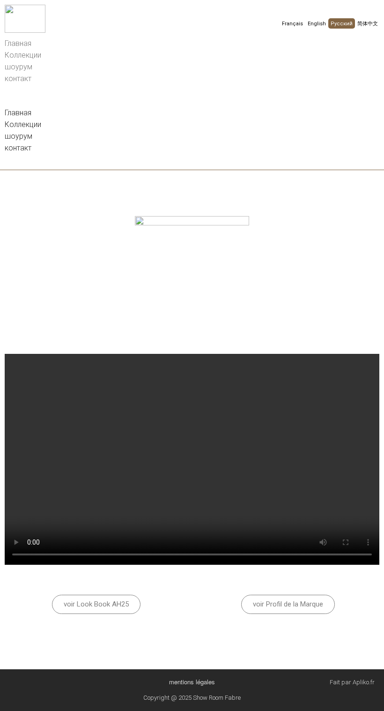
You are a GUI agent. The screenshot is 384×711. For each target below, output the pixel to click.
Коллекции (23, 55)
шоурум (18, 66)
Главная (18, 43)
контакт (18, 78)
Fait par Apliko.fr (352, 682)
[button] (192, 101)
